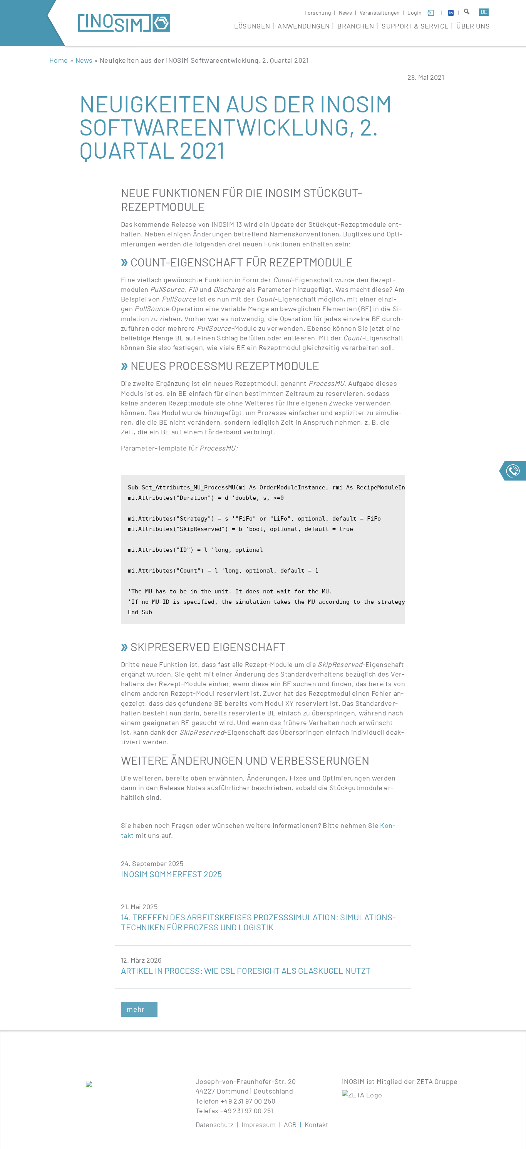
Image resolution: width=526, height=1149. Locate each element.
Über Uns (473, 26)
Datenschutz (214, 1124)
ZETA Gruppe (437, 1081)
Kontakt (316, 1124)
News (345, 12)
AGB (290, 1124)
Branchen (355, 26)
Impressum (258, 1124)
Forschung (318, 12)
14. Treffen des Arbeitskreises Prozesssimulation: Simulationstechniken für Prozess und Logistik (258, 922)
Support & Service (415, 26)
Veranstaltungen (380, 12)
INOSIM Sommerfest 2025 (171, 874)
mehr (136, 1009)
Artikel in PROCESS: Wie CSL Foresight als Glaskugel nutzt (246, 970)
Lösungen (252, 26)
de (484, 12)
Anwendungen (304, 26)
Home (58, 60)
